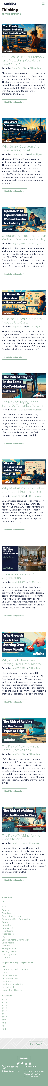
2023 (4, 1008)
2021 (4, 1014)
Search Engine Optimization (15, 940)
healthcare (7, 981)
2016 (4, 1029)
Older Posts (35, 1044)
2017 (4, 1026)
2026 (4, 999)
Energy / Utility (9, 928)
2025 (4, 1002)
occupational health (12, 990)
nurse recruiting (10, 978)
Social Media (8, 943)
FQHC (5, 972)
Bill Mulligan (36, 68)
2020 (4, 1017)
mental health (9, 987)
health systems (9, 975)
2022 (4, 1011)
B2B (4, 904)
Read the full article (13, 102)
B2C (4, 907)
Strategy (6, 946)
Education (7, 925)
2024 (4, 1005)
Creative (6, 922)
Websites (6, 957)
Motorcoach (8, 934)
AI (3, 901)
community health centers (15, 969)
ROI (4, 937)
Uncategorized (9, 954)
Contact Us (24, 1058)
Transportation (9, 949)
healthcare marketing (13, 984)
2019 (4, 1020)
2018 (4, 1023)
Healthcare (7, 931)
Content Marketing (11, 916)
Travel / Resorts (9, 951)
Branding (6, 913)
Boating (6, 910)
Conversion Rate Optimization (16, 919)
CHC (4, 966)
